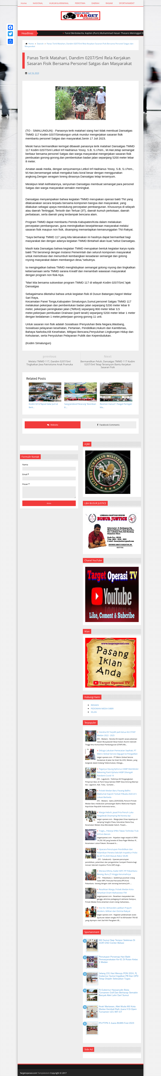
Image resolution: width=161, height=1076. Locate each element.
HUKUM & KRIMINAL (59, 3)
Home (24, 3)
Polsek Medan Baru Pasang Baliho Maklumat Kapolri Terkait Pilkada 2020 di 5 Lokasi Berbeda (116, 794)
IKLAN (94, 712)
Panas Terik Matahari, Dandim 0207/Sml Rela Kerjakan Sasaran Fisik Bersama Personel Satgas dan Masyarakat (79, 45)
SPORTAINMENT (126, 3)
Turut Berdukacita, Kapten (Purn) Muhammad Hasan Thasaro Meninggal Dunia (88, 33)
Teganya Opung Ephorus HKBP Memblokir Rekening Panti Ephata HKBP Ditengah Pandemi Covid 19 (118, 772)
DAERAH (95, 3)
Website (54, 424)
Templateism (44, 1073)
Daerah (40, 43)
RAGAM (109, 3)
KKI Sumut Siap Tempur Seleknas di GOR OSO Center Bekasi (117, 941)
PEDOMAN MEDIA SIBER (102, 708)
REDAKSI (95, 705)
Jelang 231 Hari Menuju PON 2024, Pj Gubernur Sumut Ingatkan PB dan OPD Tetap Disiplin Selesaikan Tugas (118, 976)
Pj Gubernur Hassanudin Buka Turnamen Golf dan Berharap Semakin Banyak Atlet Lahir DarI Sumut (118, 992)
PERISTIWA (80, 3)
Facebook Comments (109, 424)
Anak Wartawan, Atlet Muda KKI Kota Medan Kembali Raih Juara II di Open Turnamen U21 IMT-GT (118, 1009)
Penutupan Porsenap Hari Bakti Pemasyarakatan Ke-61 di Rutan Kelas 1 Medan (118, 959)
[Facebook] (10, 27)
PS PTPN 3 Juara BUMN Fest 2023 (116, 1023)
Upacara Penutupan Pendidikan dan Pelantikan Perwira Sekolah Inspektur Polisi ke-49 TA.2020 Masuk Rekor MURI (117, 852)
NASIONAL (38, 3)
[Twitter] (10, 34)
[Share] (10, 41)
